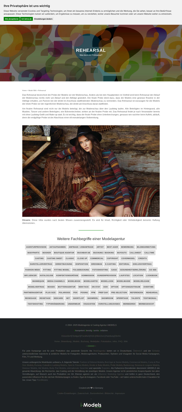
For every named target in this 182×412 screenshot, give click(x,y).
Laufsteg (124, 275)
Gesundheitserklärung (133, 270)
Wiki (126, 341)
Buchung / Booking (103, 253)
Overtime (148, 287)
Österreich (137, 351)
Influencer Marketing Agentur (111, 374)
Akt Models (43, 368)
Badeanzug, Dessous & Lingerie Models (141, 365)
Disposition (82, 264)
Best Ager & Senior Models (117, 362)
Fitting (47, 270)
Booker (47, 253)
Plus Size (51, 293)
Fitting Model (62, 270)
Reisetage (45, 298)
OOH (105, 287)
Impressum (120, 393)
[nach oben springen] (91, 399)
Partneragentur (33, 293)
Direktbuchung (63, 264)
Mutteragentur (66, 287)
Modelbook (74, 281)
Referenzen (136, 293)
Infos (115, 341)
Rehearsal (152, 293)
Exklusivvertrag (142, 264)
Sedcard (58, 298)
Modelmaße (123, 281)
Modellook (107, 281)
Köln (93, 336)
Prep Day (103, 293)
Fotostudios (106, 341)
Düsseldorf (66, 336)
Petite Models (116, 365)
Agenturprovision (36, 247)
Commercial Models (138, 362)
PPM (93, 293)
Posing (84, 293)
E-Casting (110, 264)
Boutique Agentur (64, 253)
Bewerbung (127, 247)
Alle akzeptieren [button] (12, 19)
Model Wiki (32, 90)
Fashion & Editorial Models (92, 362)
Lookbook (151, 275)
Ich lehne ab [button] (26, 19)
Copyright (112, 258)
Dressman (96, 264)
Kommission (88, 275)
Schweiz (156, 351)
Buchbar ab (83, 253)
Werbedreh (129, 304)
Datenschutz (83, 393)
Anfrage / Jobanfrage (81, 247)
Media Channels (56, 281)
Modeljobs (94, 341)
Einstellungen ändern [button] (43, 19)
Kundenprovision (106, 275)
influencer (30, 275)
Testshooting (35, 304)
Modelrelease (141, 281)
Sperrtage (122, 298)
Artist (100, 247)
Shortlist (78, 298)
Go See (152, 270)
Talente (135, 298)
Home (24, 90)
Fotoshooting (100, 270)
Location (138, 275)
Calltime (149, 253)
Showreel (92, 298)
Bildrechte (109, 393)
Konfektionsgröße (67, 275)
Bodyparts (33, 253)
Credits (142, 258)
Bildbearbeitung (146, 247)
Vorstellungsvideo (109, 304)
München (100, 336)
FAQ (120, 341)
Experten (106, 368)
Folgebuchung (81, 270)
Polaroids (64, 293)
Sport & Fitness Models (78, 365)
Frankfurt (85, 336)
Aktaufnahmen (58, 247)
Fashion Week (32, 270)
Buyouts (122, 253)
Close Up (82, 258)
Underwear (74, 304)
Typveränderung (55, 304)
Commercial (97, 258)
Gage (114, 270)
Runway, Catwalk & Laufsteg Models (50, 365)
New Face (84, 287)
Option (114, 287)
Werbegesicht (146, 304)
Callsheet (135, 253)
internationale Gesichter (77, 368)
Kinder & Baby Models (99, 365)
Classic (70, 258)
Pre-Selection (119, 293)
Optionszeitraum (131, 287)
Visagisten (89, 304)
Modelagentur (99, 351)
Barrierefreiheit (96, 393)
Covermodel (128, 258)
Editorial (124, 264)
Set (68, 298)
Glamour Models (29, 368)
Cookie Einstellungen (66, 393)
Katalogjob (46, 275)
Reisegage (30, 298)
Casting (39, 258)
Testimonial (150, 298)
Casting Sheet (55, 258)
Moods (51, 287)
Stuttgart (76, 336)
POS (75, 293)
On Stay (96, 287)
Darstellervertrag (41, 264)
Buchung (85, 341)
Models (76, 341)
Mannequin (38, 281)
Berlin (118, 336)
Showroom (107, 298)
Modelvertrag (36, 287)
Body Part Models (58, 368)
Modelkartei (91, 281)
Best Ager (112, 247)
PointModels (42, 380)
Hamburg (110, 336)
